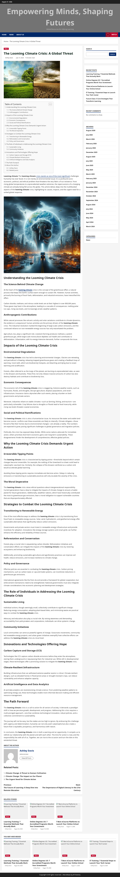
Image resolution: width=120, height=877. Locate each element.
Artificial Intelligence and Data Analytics (22, 160)
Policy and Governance (16, 141)
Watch (114, 35)
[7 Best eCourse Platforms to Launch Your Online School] (68, 811)
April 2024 (89, 222)
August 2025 (90, 157)
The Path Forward (12, 163)
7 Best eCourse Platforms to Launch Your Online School (68, 823)
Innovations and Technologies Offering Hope (22, 152)
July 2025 (89, 161)
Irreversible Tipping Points (17, 128)
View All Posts (26, 758)
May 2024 (89, 218)
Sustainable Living (15, 147)
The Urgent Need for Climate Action (21, 779)
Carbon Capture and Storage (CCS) (20, 155)
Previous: (21, 787)
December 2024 (91, 187)
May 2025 (89, 170)
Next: (61, 787)
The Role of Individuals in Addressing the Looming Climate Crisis (28, 144)
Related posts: (13, 170)
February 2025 (91, 178)
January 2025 (91, 183)
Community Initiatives (16, 149)
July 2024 (89, 209)
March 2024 (90, 227)
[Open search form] (103, 35)
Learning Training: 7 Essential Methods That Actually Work (13, 824)
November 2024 (92, 192)
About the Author (12, 165)
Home (4, 35)
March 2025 (90, 174)
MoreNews (67, 875)
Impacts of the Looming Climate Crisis (19, 115)
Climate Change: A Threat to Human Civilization (26, 773)
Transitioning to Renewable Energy (20, 136)
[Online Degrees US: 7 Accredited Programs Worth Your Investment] (42, 811)
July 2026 (89, 135)
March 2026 (90, 139)
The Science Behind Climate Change (20, 110)
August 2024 (90, 205)
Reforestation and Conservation (19, 139)
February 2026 (91, 144)
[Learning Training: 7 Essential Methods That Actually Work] (16, 811)
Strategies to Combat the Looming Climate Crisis (23, 134)
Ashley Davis (9, 58)
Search (89, 49)
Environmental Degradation (18, 118)
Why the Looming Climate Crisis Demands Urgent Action (26, 126)
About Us (20, 35)
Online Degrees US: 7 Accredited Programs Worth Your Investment (41, 824)
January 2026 (91, 148)
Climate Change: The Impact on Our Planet (24, 776)
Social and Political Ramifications (19, 123)
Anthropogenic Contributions (18, 112)
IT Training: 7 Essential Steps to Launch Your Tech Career (103, 861)
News (11, 35)
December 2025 (91, 152)
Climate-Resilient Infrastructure (19, 157)
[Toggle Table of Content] (49, 104)
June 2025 (89, 165)
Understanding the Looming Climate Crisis (21, 107)
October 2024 (91, 196)
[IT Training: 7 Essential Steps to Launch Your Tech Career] (103, 849)
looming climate (25, 290)
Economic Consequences (17, 120)
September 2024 (92, 200)
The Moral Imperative (16, 131)
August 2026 (90, 130)
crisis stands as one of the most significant (53, 176)
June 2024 (89, 213)
